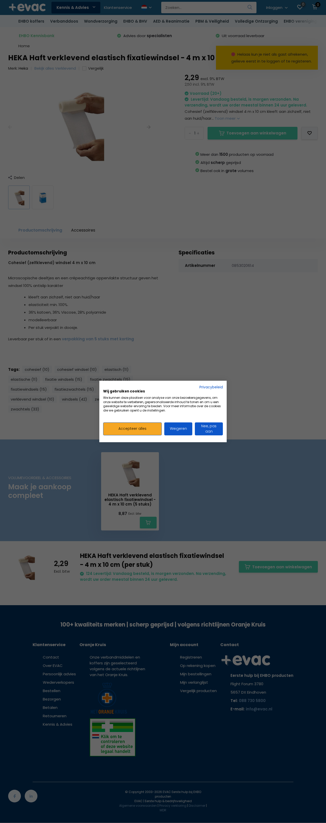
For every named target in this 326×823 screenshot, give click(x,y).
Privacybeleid (211, 387)
